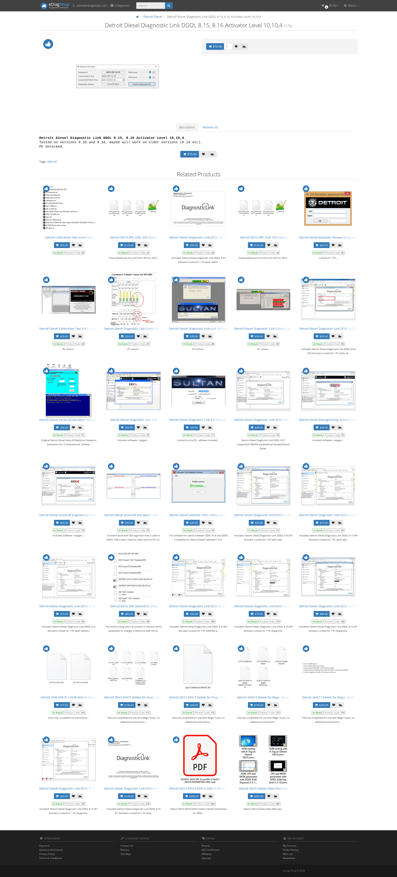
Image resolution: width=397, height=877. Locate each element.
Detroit (52, 161)
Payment (44, 845)
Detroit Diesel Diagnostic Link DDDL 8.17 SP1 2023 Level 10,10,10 (83, 788)
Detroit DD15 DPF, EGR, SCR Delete (263, 237)
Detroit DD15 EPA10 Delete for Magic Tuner (134, 697)
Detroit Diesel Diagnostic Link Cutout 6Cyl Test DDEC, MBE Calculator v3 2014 (157, 329)
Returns (125, 850)
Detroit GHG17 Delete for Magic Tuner (328, 697)
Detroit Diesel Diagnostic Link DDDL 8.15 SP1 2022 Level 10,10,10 (343, 606)
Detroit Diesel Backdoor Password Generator (329, 237)
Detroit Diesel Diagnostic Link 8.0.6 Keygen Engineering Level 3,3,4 (215, 420)
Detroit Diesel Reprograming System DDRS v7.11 (332, 420)
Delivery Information (51, 850)
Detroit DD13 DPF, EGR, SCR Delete (133, 237)
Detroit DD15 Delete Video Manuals (263, 788)
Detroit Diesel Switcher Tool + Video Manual (199, 515)
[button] (330, 5)
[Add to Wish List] (236, 46)
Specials (206, 858)
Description (187, 127)
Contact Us (127, 845)
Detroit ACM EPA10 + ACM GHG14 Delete (69, 697)
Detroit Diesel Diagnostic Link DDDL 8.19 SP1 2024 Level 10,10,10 (148, 788)
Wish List (288, 854)
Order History (291, 850)
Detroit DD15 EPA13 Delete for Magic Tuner (199, 697)
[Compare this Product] (244, 46)
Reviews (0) (210, 127)
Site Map (126, 854)
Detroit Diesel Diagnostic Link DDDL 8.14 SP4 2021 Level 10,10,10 (278, 606)
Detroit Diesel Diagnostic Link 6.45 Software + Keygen (206, 329)
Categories (122, 5)
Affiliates (207, 854)
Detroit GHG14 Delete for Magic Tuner (263, 697)
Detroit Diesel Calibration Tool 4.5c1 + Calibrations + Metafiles (82, 329)
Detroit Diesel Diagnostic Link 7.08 (133, 420)
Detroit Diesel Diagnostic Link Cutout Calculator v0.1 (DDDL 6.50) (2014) (283, 329)
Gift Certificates (211, 850)
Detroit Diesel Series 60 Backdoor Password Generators (77, 420)
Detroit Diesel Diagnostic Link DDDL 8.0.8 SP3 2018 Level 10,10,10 (344, 329)
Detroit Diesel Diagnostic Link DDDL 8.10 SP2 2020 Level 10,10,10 (278, 515)
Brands (206, 845)
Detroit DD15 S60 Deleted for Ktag (133, 606)
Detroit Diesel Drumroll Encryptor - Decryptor (135, 515)
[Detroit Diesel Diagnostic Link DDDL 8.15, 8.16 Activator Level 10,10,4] (117, 76)
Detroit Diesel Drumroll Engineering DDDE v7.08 (72, 515)
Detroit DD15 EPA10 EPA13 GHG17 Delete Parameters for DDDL (212, 788)
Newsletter (289, 858)
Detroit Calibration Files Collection (68, 237)
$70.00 (217, 46)
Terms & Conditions (50, 858)
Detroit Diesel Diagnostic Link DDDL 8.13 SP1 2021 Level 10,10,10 (213, 606)
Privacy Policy (47, 854)
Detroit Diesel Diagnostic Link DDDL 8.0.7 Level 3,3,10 (270, 420)
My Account (289, 845)
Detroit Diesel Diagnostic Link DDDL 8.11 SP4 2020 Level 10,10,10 (343, 515)
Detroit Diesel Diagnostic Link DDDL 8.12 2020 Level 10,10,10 (80, 606)
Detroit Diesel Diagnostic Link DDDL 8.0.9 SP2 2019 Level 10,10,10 (214, 237)
